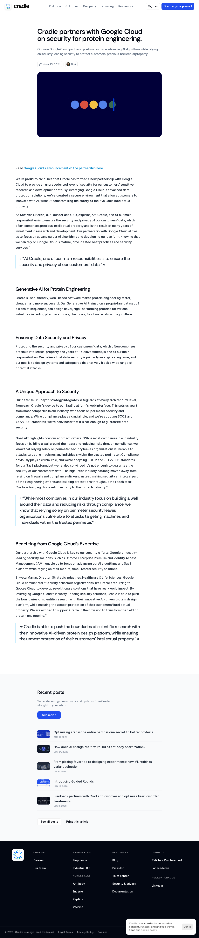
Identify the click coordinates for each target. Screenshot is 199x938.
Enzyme (78, 891)
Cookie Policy (149, 930)
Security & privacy (124, 883)
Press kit (118, 868)
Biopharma (80, 860)
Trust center (120, 875)
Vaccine (78, 907)
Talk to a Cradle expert (167, 860)
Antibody (79, 883)
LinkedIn (157, 885)
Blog (115, 860)
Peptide (78, 899)
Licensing (107, 6)
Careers (38, 860)
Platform (55, 6)
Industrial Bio (81, 868)
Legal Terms (65, 932)
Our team (39, 868)
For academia (160, 868)
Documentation (122, 891)
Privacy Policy (85, 932)
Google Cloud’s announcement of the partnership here (63, 168)
